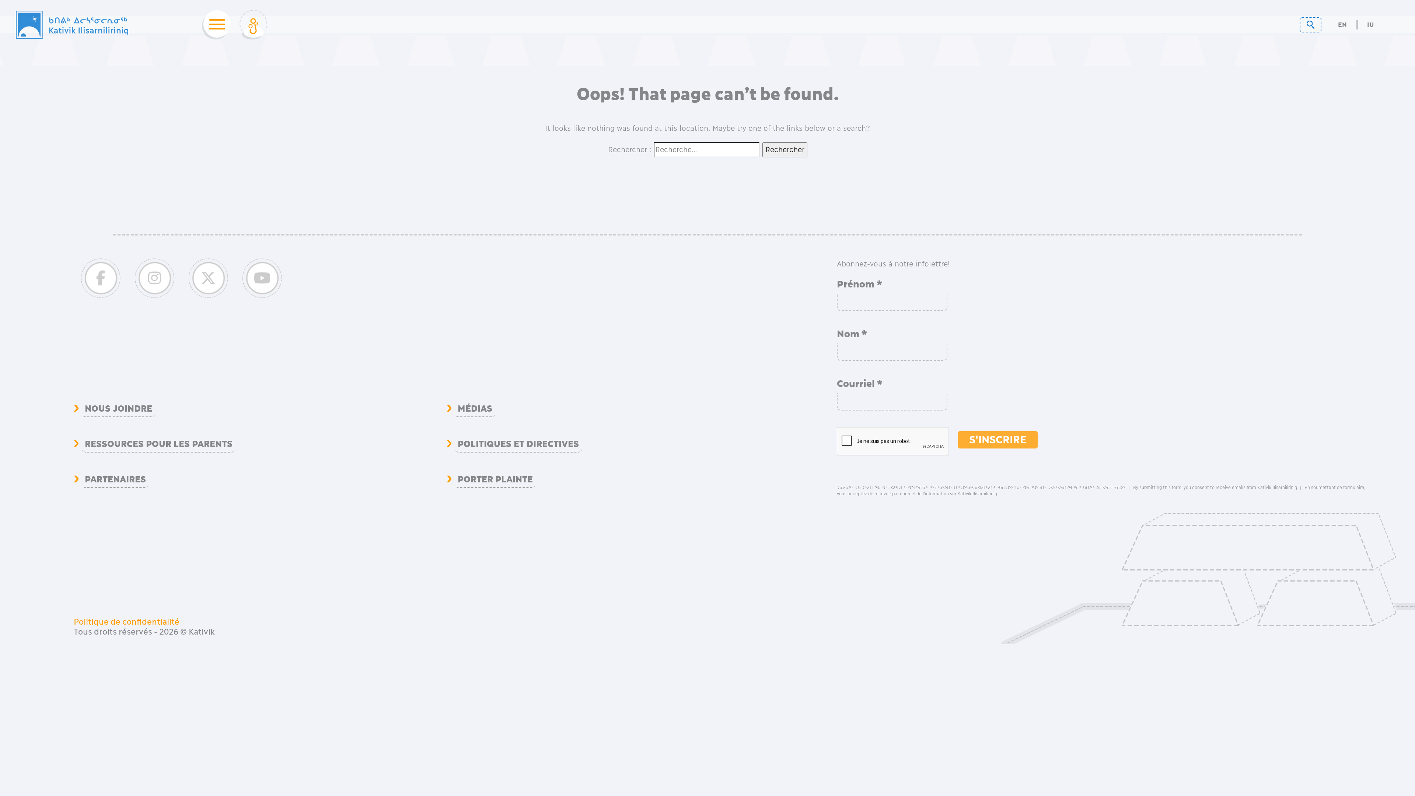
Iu (1370, 25)
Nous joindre (118, 408)
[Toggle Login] (253, 24)
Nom (852, 334)
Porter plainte (495, 479)
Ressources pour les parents (159, 444)
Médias (475, 408)
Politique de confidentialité (126, 622)
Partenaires (115, 479)
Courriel (860, 383)
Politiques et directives (518, 444)
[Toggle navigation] (215, 24)
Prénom (860, 284)
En (1342, 25)
